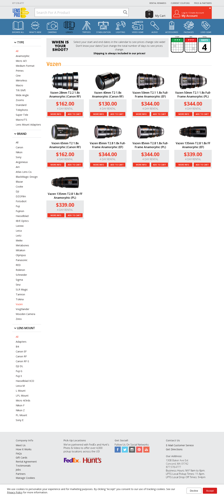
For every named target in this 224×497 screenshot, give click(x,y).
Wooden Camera (25, 314)
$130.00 (108, 103)
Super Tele (22, 114)
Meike (19, 240)
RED (18, 265)
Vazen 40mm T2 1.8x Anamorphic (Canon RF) (108, 94)
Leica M (20, 385)
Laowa (19, 225)
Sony (18, 157)
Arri (18, 167)
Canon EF (21, 351)
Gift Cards (21, 457)
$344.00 (150, 103)
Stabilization (103, 32)
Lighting (120, 32)
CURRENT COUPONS (180, 3)
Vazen (19, 304)
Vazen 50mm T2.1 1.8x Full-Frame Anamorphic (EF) (150, 94)
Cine (18, 75)
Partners (21, 473)
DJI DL (19, 366)
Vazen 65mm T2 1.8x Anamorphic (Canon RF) (65, 145)
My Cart (160, 16)
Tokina (20, 299)
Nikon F (20, 405)
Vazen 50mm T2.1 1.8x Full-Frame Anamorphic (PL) (193, 94)
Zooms (20, 100)
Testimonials (23, 465)
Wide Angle (22, 95)
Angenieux (22, 162)
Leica (19, 230)
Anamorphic (23, 56)
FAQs (19, 453)
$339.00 (193, 154)
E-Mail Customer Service (180, 445)
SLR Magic (22, 289)
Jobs (18, 469)
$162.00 (65, 103)
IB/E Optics (22, 221)
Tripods (86, 32)
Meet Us (21, 445)
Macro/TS (21, 119)
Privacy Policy (14, 492)
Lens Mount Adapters (28, 124)
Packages (189, 32)
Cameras (52, 32)
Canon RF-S (22, 361)
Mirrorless (21, 80)
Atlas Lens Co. (24, 171)
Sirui (18, 284)
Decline (194, 490)
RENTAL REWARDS (157, 3)
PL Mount (21, 415)
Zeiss (19, 319)
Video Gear (137, 32)
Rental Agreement (26, 461)
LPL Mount (22, 395)
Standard (21, 105)
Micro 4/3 (21, 60)
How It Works (23, 449)
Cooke (19, 186)
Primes (20, 70)
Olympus (21, 255)
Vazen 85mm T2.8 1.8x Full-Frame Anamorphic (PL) (150, 145)
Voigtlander (22, 309)
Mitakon (20, 250)
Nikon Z (20, 410)
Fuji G (19, 371)
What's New (35, 32)
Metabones (22, 245)
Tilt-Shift (21, 90)
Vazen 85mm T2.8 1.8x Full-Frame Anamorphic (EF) (108, 145)
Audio (155, 32)
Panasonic (21, 260)
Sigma (19, 279)
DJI (17, 191)
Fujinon (20, 211)
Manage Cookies (25, 477)
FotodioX (21, 201)
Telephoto (22, 110)
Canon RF (21, 356)
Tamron (20, 294)
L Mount (21, 390)
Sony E (19, 420)
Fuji (18, 206)
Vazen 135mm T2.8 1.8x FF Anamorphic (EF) (193, 145)
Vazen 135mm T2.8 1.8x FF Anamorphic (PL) (65, 196)
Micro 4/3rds (23, 400)
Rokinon (20, 270)
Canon (19, 147)
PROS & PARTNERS (203, 3)
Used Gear (206, 32)
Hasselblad (22, 216)
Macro (19, 85)
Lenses (69, 32)
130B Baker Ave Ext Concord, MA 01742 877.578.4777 (177, 464)
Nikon (19, 152)
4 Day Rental (65, 108)
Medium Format (25, 65)
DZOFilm (21, 196)
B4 (17, 346)
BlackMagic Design (27, 176)
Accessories (171, 32)
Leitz (18, 235)
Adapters (21, 341)
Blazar (19, 181)
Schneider (21, 274)
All (17, 51)
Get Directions (174, 449)
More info (56, 114)
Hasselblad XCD (25, 381)
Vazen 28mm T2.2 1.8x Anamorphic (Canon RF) (65, 94)
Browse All (18, 32)
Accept (210, 490)
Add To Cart (74, 114)
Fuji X (19, 376)
